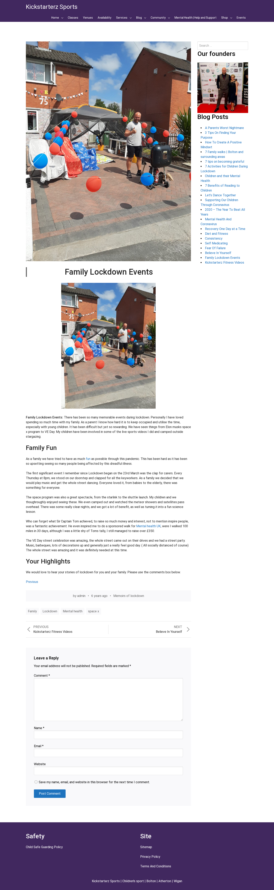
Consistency (213, 238)
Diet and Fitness (216, 234)
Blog (139, 17)
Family (32, 611)
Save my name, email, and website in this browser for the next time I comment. (94, 782)
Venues (88, 17)
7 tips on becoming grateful (224, 161)
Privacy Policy (150, 857)
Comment (42, 675)
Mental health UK (148, 526)
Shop (224, 17)
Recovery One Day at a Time (225, 229)
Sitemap (146, 847)
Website (40, 764)
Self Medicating (216, 243)
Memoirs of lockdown (128, 596)
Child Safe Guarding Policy (44, 847)
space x (93, 611)
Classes (73, 17)
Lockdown (50, 611)
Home (55, 17)
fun (87, 459)
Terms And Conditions (155, 866)
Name (39, 728)
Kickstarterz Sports (51, 6)
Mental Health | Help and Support (195, 17)
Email (39, 746)
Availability (104, 17)
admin (81, 596)
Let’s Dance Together (220, 195)
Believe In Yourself (218, 253)
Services (121, 17)
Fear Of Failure (215, 248)
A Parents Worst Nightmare (224, 128)
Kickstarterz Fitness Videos (224, 262)
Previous (32, 582)
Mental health (72, 611)
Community (158, 17)
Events (241, 17)
